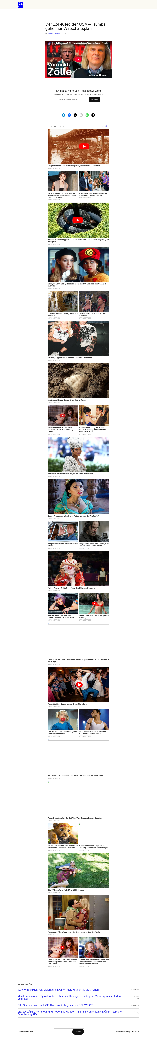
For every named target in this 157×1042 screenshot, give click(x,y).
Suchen (78, 1032)
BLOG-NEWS (58, 33)
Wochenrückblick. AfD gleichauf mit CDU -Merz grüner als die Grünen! (58, 989)
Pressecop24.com (25, 1032)
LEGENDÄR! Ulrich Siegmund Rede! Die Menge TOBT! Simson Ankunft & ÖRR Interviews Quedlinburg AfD (70, 1013)
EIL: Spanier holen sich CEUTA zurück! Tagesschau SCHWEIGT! (56, 1005)
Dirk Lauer (50, 33)
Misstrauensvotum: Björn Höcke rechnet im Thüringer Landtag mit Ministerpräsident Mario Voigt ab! (70, 997)
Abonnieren (94, 99)
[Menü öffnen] (138, 5)
